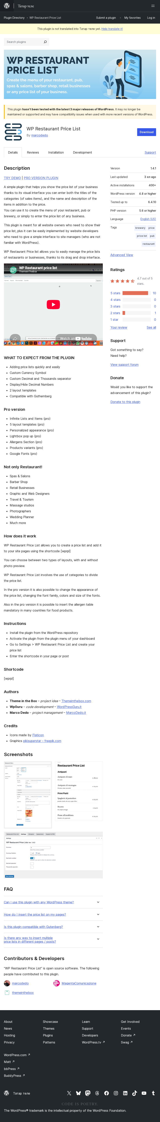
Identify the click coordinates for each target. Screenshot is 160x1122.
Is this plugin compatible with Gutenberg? (33, 927)
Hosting (9, 1035)
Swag (127, 1042)
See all (151, 327)
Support (150, 152)
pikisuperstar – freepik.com (42, 741)
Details (13, 152)
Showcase (50, 1022)
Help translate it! (112, 28)
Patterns (49, 1042)
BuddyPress (14, 1076)
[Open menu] (154, 6)
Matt (9, 1062)
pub (152, 235)
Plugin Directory (14, 17)
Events (126, 1028)
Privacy (9, 1042)
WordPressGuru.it (69, 707)
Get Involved (130, 1022)
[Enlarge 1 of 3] (47, 767)
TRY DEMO (12, 178)
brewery (140, 227)
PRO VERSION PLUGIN (41, 178)
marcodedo (39, 135)
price (151, 227)
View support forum (124, 365)
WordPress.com (17, 1055)
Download (147, 132)
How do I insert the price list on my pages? (35, 914)
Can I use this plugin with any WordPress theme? (39, 902)
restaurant (149, 243)
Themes (48, 1028)
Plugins (48, 1035)
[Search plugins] (45, 42)
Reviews (33, 152)
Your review (118, 327)
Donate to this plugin (125, 402)
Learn (86, 1022)
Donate (128, 1035)
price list (142, 235)
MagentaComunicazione (79, 983)
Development (82, 152)
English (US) (148, 219)
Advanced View (121, 255)
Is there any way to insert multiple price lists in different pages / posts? (30, 940)
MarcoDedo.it (76, 713)
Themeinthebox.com (76, 701)
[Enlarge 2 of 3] (98, 767)
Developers (90, 1035)
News (8, 1028)
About (8, 1022)
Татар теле (21, 1093)
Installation (56, 152)
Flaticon (38, 735)
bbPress (12, 1069)
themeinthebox (23, 993)
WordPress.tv (93, 1042)
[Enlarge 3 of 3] (98, 837)
